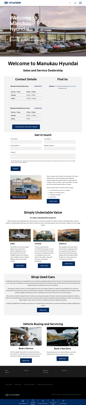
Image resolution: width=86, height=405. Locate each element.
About (7, 372)
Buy (6, 370)
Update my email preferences (45, 384)
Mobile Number (49, 145)
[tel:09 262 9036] (34, 108)
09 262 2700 (38, 86)
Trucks (26, 370)
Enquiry (13, 152)
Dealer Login (18, 384)
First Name (14, 139)
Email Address (15, 145)
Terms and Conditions (29, 384)
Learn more (53, 201)
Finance (45, 370)
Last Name (47, 139)
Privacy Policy (8, 384)
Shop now (43, 310)
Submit (15, 168)
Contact (45, 372)
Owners (64, 370)
